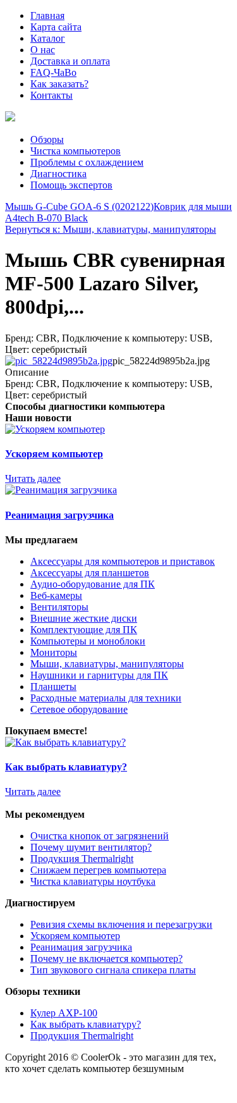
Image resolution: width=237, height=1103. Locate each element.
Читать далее (33, 478)
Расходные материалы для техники (105, 698)
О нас (42, 49)
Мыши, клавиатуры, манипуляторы (107, 663)
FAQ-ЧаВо (53, 72)
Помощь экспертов (71, 185)
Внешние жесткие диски (83, 618)
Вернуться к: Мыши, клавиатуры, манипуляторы (110, 229)
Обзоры (47, 139)
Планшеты (53, 686)
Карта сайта (56, 27)
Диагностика (58, 173)
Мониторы (53, 652)
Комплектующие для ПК (83, 629)
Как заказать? (59, 83)
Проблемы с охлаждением (86, 162)
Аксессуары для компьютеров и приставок (122, 561)
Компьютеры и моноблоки (87, 641)
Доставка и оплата (70, 61)
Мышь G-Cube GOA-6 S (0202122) (79, 206)
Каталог (47, 38)
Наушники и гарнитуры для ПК (99, 675)
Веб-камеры (56, 595)
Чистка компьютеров (75, 150)
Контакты (51, 95)
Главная (47, 15)
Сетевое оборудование (79, 709)
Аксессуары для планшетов (89, 572)
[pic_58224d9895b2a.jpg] (58, 360)
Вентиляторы (59, 606)
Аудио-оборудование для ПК (92, 584)
